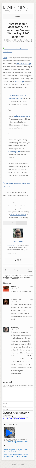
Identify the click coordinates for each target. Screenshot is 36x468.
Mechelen (20, 98)
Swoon (30, 271)
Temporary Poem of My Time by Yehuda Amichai (18, 275)
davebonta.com (11, 253)
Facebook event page (23, 64)
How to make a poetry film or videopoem (16, 454)
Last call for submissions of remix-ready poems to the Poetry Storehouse (17, 277)
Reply (31, 286)
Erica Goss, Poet (16, 299)
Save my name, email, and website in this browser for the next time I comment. (16, 412)
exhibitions (21, 270)
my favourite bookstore (22, 116)
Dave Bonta (24, 40)
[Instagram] (20, 260)
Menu (19, 16)
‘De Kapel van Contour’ (18, 215)
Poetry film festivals (10, 452)
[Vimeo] (15, 260)
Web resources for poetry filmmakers (15, 456)
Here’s (5, 58)
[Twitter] (18, 260)
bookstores (14, 270)
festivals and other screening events (22, 42)
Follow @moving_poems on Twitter (16, 442)
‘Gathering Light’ (14, 152)
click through (19, 82)
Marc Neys (14, 286)
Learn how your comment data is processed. (16, 417)
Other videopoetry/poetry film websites (16, 450)
